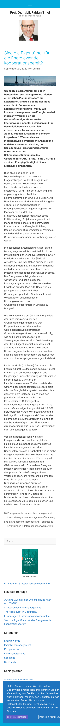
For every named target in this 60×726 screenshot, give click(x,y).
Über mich (10, 662)
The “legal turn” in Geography (20, 611)
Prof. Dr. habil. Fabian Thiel (30, 12)
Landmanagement (14, 653)
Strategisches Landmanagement (22, 607)
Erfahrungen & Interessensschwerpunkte (30, 526)
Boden (31, 679)
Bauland (25, 679)
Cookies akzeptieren (17, 717)
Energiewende (15, 513)
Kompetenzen (12, 649)
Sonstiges (9, 657)
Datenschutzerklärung (49, 717)
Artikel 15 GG (17, 679)
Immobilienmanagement (38, 513)
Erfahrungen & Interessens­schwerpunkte (27, 583)
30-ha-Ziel (8, 679)
